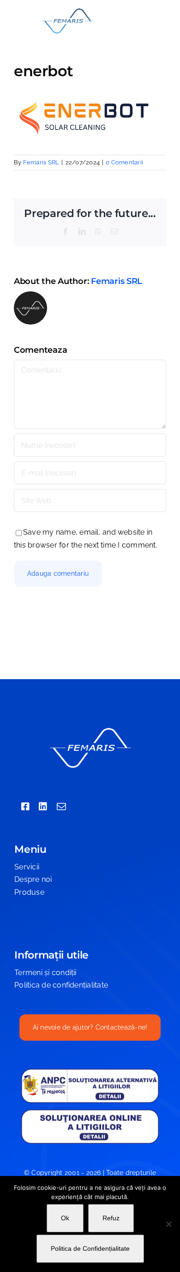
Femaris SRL (41, 162)
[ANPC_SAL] (90, 1071)
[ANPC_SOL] (90, 1112)
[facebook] (25, 806)
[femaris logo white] (90, 728)
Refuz (111, 1218)
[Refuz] (168, 1224)
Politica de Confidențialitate (90, 1248)
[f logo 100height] (67, 10)
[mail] (61, 806)
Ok (65, 1218)
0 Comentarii (124, 162)
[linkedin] (43, 806)
